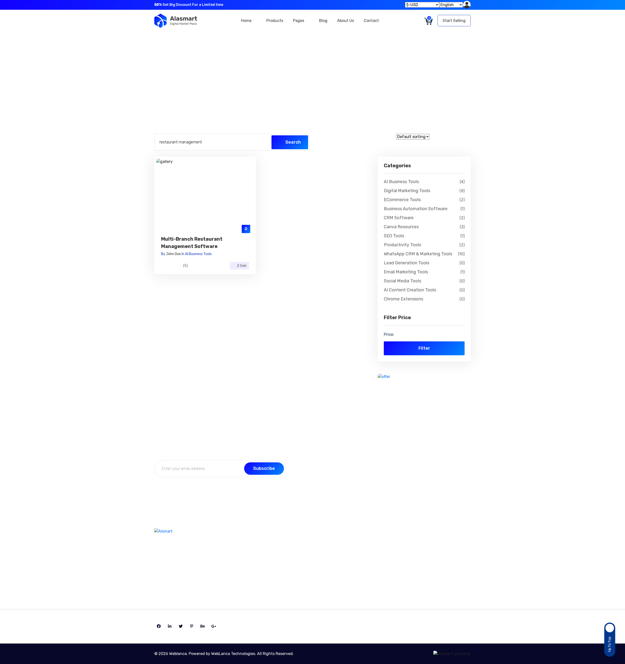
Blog (323, 20)
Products (274, 20)
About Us (345, 20)
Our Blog (287, 559)
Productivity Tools (424, 245)
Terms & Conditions (440, 559)
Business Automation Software (424, 208)
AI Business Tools (198, 254)
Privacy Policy (292, 578)
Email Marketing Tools (424, 272)
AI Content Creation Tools (424, 290)
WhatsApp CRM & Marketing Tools (424, 254)
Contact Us (290, 549)
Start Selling (454, 20)
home (294, 74)
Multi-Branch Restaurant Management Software (191, 242)
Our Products (324, 74)
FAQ (283, 568)
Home (246, 20)
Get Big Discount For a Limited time (188, 5)
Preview (205, 187)
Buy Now (205, 200)
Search (292, 142)
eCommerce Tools (424, 199)
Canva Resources (424, 226)
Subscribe (264, 468)
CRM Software (424, 217)
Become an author (440, 549)
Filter (424, 348)
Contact (371, 20)
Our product (434, 568)
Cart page (432, 578)
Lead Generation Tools (424, 263)
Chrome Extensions (424, 299)
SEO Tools (424, 235)
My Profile (360, 549)
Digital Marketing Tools (424, 190)
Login (356, 568)
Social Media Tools (424, 281)
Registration (362, 578)
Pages (299, 20)
